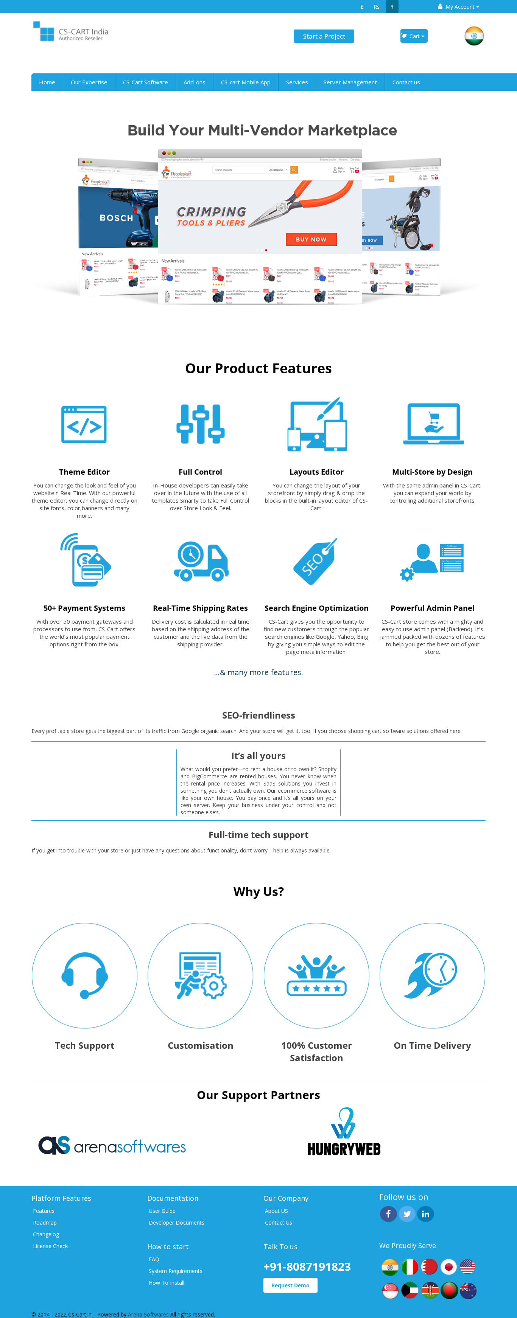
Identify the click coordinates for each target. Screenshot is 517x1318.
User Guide (162, 1210)
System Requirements (175, 1271)
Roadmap (45, 1222)
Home (47, 82)
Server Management (350, 82)
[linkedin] (425, 1214)
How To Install (166, 1282)
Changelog (46, 1234)
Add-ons (195, 82)
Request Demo (290, 1285)
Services (297, 82)
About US (276, 1210)
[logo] (70, 30)
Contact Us (278, 1222)
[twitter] (407, 1214)
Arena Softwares (149, 1314)
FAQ (154, 1259)
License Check (50, 1246)
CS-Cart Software (145, 82)
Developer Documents (176, 1222)
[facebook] (388, 1214)
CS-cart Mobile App (246, 82)
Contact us (406, 82)
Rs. (377, 6)
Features (44, 1210)
